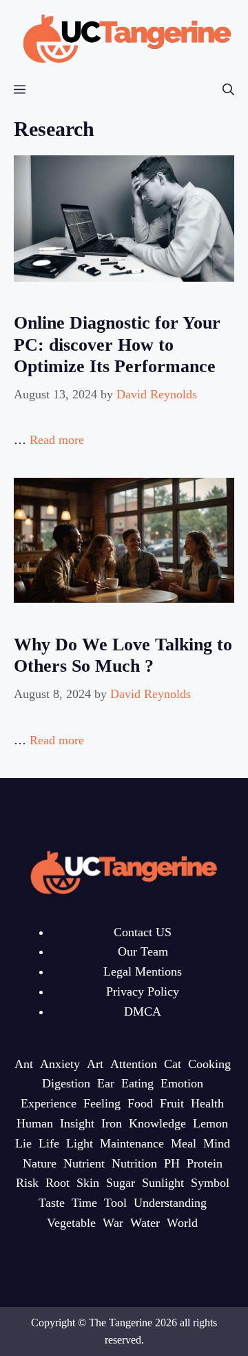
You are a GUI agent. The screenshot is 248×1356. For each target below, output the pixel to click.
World (182, 1223)
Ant (23, 1064)
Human (35, 1123)
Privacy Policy (142, 991)
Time (84, 1203)
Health (207, 1103)
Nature (39, 1163)
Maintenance (132, 1143)
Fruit (172, 1103)
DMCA (142, 1011)
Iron (111, 1123)
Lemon (210, 1123)
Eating (137, 1083)
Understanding (170, 1203)
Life (49, 1143)
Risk (27, 1183)
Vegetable (71, 1223)
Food (140, 1103)
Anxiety (60, 1064)
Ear (105, 1083)
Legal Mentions (142, 971)
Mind (216, 1143)
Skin (87, 1183)
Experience (48, 1103)
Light (79, 1143)
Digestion (66, 1083)
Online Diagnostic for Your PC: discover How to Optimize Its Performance (117, 344)
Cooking (209, 1064)
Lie (23, 1143)
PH (172, 1163)
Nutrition (134, 1163)
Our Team (143, 951)
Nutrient (84, 1163)
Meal (183, 1143)
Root (57, 1183)
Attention (133, 1064)
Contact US (143, 932)
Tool (115, 1203)
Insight (77, 1123)
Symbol (210, 1183)
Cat (172, 1064)
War (113, 1223)
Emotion (182, 1083)
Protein (205, 1163)
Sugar (120, 1183)
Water (145, 1223)
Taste (52, 1203)
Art (95, 1064)
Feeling (102, 1103)
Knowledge (157, 1123)
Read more (57, 440)
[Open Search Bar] (228, 90)
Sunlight (163, 1183)
